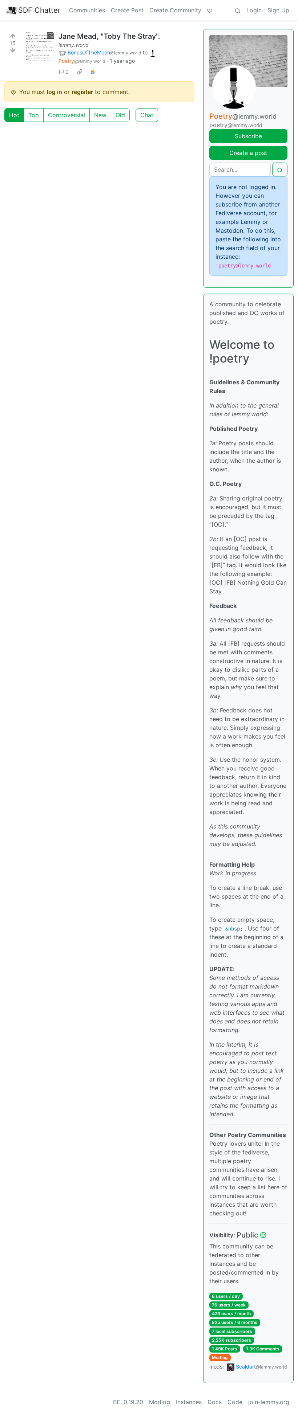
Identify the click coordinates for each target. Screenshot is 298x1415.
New (100, 115)
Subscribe (248, 136)
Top (33, 115)
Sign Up (278, 10)
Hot (14, 115)
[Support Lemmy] (209, 10)
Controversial (66, 115)
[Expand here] (39, 46)
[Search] (237, 10)
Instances (189, 1402)
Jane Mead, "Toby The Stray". (109, 36)
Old (120, 115)
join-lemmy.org (268, 1402)
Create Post (127, 10)
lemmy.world (74, 45)
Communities (87, 10)
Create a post (248, 152)
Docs (215, 1402)
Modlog (220, 1357)
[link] (79, 71)
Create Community (175, 10)
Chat (146, 115)
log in (54, 91)
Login (254, 10)
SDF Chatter (39, 10)
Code (234, 1402)
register (82, 91)
